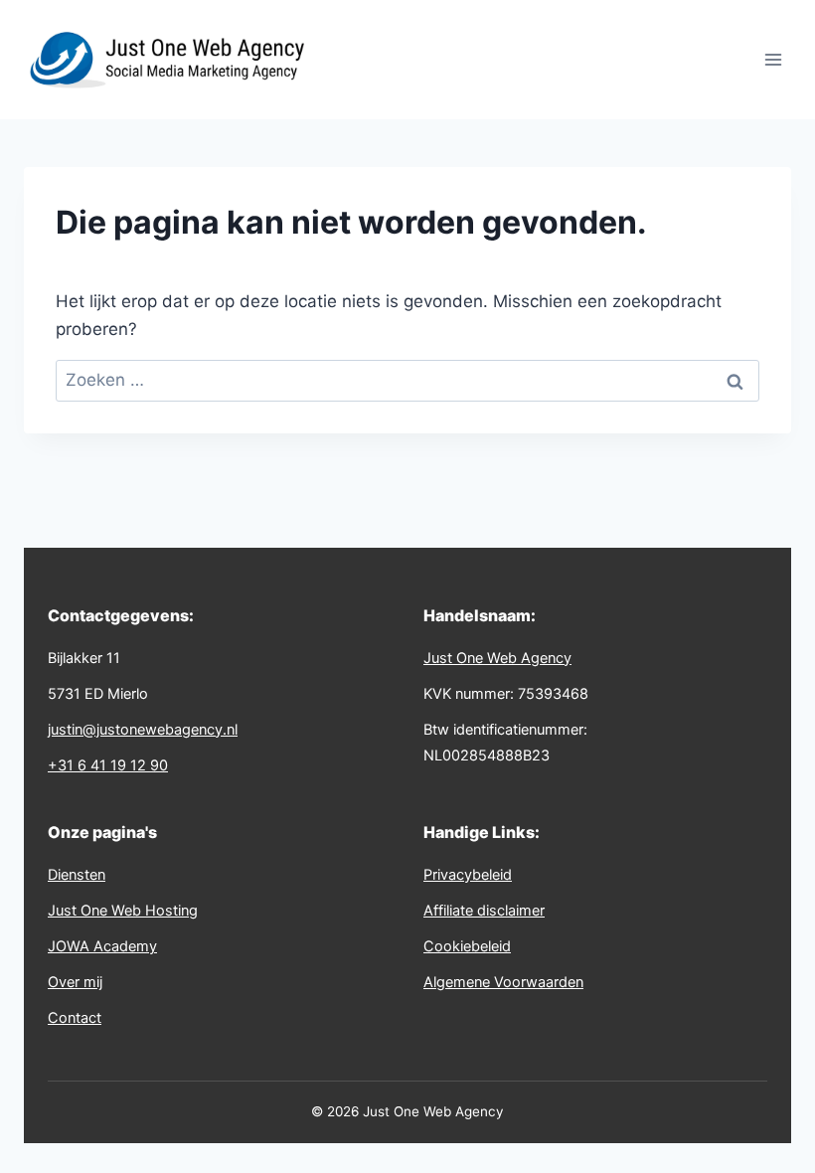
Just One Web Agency (497, 658)
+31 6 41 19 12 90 (108, 765)
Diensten (76, 875)
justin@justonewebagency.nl (143, 730)
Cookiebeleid (467, 946)
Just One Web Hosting (123, 911)
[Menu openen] (772, 59)
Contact (74, 1018)
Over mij (75, 982)
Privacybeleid (467, 875)
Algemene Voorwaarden (503, 982)
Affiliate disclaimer (484, 911)
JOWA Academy (102, 946)
